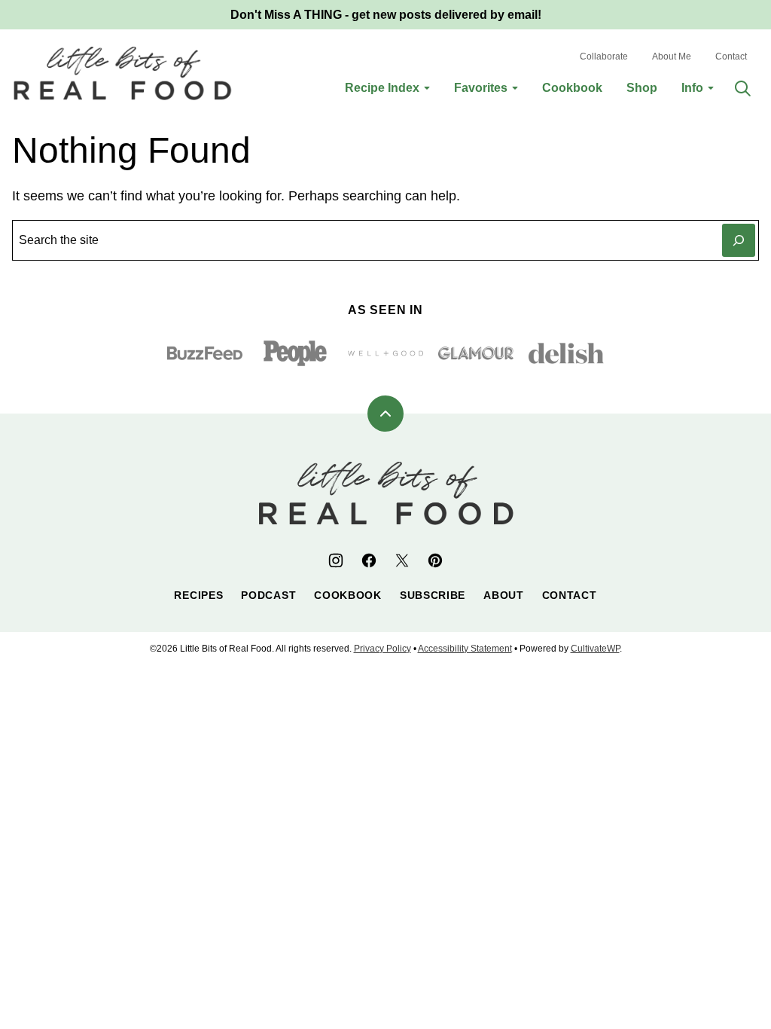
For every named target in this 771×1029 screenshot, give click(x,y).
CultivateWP (595, 648)
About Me (671, 56)
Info (692, 87)
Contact (731, 56)
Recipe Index (382, 87)
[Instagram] (335, 560)
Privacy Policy (382, 648)
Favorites (480, 87)
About (503, 595)
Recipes (198, 595)
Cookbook (572, 87)
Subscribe (432, 595)
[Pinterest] (435, 560)
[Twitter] (402, 560)
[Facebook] (369, 560)
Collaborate (604, 56)
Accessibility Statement (465, 648)
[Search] (742, 88)
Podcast (268, 595)
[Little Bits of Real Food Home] (122, 73)
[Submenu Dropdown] (426, 88)
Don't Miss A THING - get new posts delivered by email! (385, 14)
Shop (641, 87)
